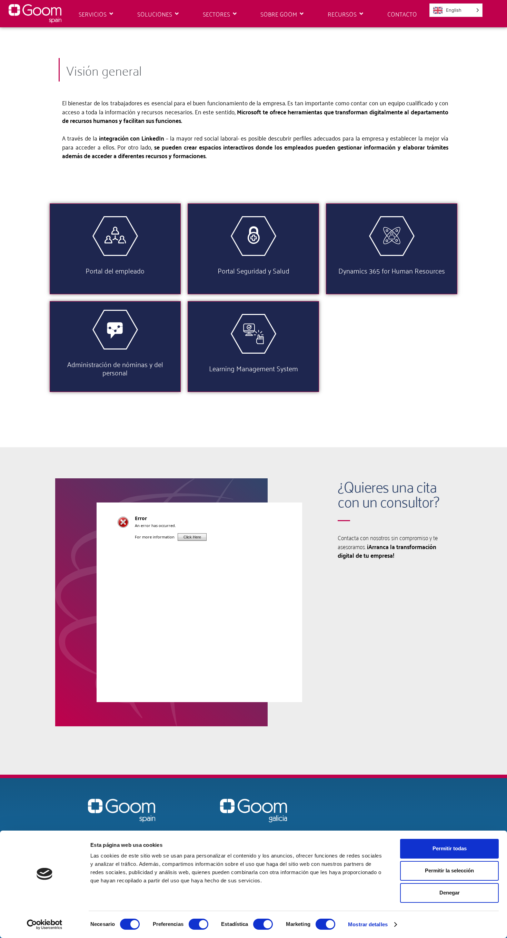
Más (115, 256)
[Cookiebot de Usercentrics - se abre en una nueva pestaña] (44, 924)
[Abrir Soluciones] (177, 13)
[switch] (198, 924)
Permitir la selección (449, 870)
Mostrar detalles (368, 924)
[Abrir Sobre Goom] (302, 13)
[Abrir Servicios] (111, 13)
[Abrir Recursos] (361, 13)
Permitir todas (450, 848)
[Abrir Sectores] (235, 13)
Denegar (449, 893)
